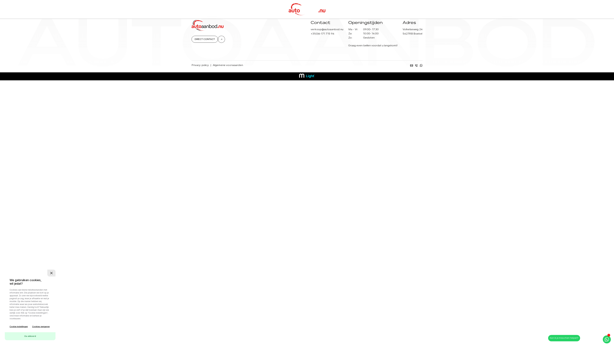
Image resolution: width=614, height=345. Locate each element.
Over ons (235, 9)
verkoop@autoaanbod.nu (327, 29)
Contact (391, 9)
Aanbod (198, 9)
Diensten (216, 9)
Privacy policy (200, 65)
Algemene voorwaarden (228, 65)
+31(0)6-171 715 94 (322, 34)
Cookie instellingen (19, 326)
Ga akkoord (30, 336)
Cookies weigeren (41, 326)
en (371, 9)
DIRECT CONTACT (205, 39)
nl (377, 9)
